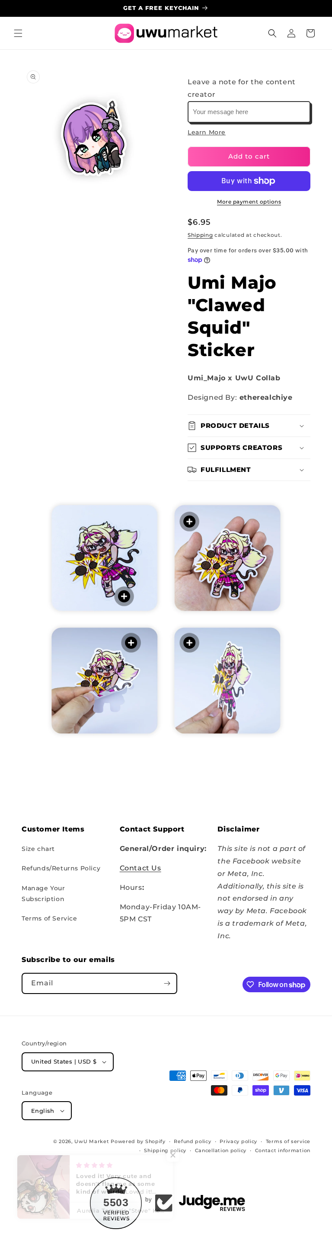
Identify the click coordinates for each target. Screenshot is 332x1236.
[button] (18, 33)
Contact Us (140, 868)
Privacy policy (238, 1141)
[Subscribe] (166, 983)
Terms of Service (49, 918)
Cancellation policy (220, 1150)
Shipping (200, 235)
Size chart (38, 849)
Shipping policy (165, 1150)
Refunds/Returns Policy (61, 868)
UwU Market (91, 1141)
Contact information (282, 1150)
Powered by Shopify (138, 1141)
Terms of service (288, 1141)
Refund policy (192, 1141)
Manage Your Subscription (43, 893)
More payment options (249, 201)
